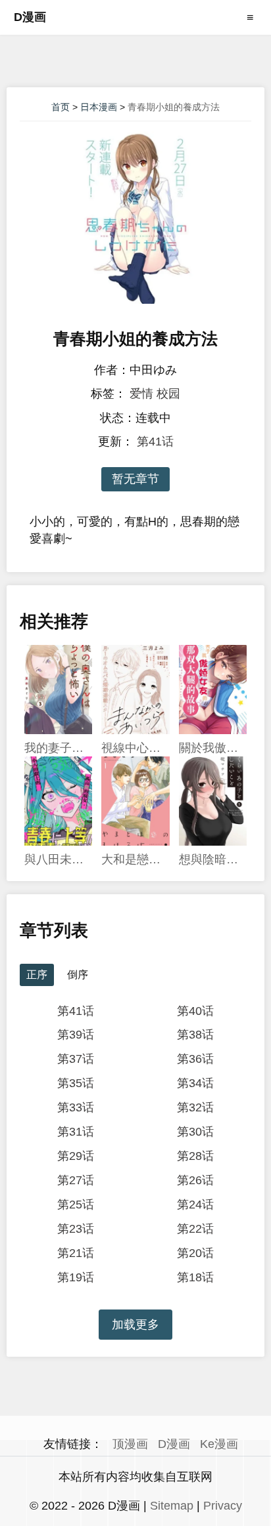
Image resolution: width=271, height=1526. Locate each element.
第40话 (195, 1011)
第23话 (75, 1228)
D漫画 (30, 17)
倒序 (77, 974)
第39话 (75, 1034)
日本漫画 (98, 107)
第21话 (75, 1253)
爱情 (141, 393)
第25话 (75, 1204)
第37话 (75, 1058)
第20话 (195, 1253)
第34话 (195, 1083)
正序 (36, 974)
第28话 (195, 1156)
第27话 (75, 1180)
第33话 (75, 1107)
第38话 (195, 1034)
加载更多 (135, 1324)
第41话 (155, 441)
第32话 (195, 1107)
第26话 (195, 1180)
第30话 (195, 1131)
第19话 (75, 1277)
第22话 (195, 1228)
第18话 (195, 1277)
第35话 (75, 1083)
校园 (168, 393)
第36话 (195, 1058)
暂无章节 (135, 478)
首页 (60, 107)
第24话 (195, 1204)
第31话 (75, 1131)
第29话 (75, 1156)
